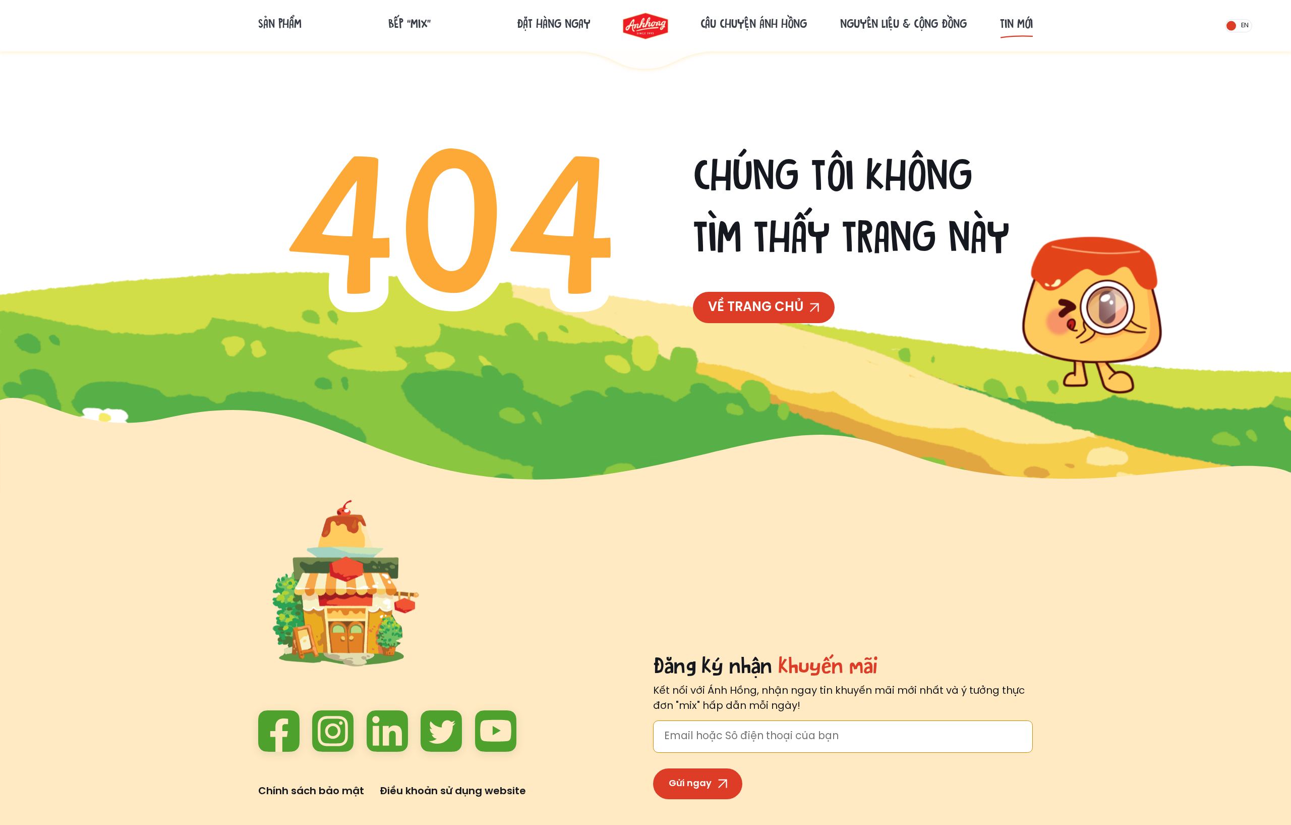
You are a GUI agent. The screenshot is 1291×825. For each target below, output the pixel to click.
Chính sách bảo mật (311, 791)
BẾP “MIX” (409, 25)
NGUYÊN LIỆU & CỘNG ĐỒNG (903, 25)
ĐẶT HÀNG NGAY (554, 25)
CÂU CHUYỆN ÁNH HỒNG (753, 25)
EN (1245, 26)
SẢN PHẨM (280, 25)
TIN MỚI (1016, 25)
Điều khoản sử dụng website (453, 791)
